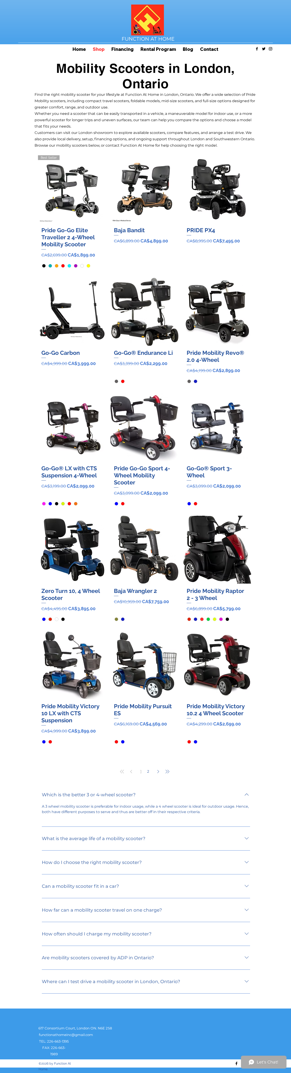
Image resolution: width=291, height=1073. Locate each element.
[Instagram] (270, 49)
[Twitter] (263, 49)
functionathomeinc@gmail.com (66, 1035)
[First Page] (122, 771)
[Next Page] (158, 771)
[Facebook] (257, 49)
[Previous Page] (131, 771)
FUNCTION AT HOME (148, 39)
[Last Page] (167, 771)
